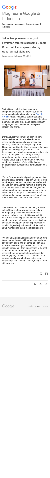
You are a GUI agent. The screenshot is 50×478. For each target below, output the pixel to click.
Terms (45, 306)
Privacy (38, 306)
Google (30, 306)
